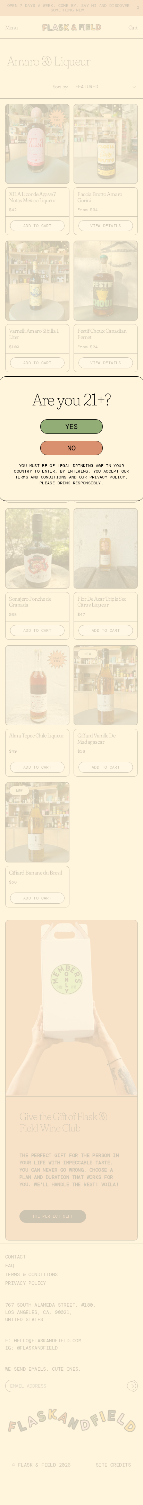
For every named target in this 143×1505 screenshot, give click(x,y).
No (71, 448)
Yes (71, 426)
